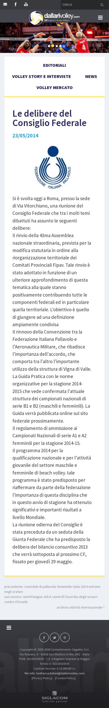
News (91, 76)
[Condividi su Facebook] (44, 637)
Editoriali (54, 65)
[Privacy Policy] (42, 678)
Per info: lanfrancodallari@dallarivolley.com (55, 673)
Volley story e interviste (41, 76)
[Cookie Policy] (65, 678)
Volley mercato (55, 87)
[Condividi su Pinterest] (65, 637)
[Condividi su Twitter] (54, 637)
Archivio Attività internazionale (79, 607)
